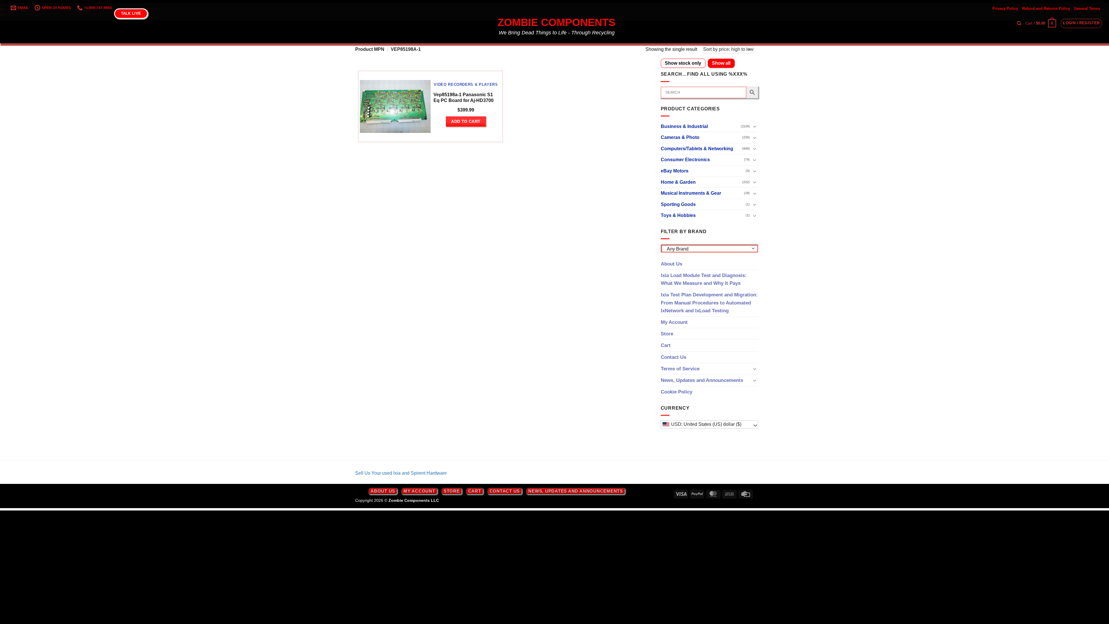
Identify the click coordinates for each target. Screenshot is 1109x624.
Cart (666, 345)
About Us (671, 264)
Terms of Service (680, 369)
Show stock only (683, 63)
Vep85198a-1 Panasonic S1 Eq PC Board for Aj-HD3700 (463, 97)
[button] (1041, 23)
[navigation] (709, 424)
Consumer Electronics (685, 159)
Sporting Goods (678, 204)
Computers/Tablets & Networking (697, 148)
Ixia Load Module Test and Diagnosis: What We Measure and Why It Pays (704, 279)
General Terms (1087, 8)
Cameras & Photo (680, 137)
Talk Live (131, 13)
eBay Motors (675, 170)
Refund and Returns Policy (1046, 8)
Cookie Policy (676, 392)
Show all (721, 63)
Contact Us (673, 357)
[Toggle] (754, 126)
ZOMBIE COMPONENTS (556, 22)
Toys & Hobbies (678, 215)
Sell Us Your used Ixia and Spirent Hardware (401, 473)
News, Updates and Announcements (702, 380)
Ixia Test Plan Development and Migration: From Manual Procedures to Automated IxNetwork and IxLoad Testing (709, 302)
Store (667, 334)
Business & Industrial (684, 126)
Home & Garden (678, 182)
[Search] (1019, 23)
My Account (674, 322)
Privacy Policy (1005, 8)
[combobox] (709, 248)
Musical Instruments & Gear (691, 193)
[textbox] (708, 249)
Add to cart (466, 121)
